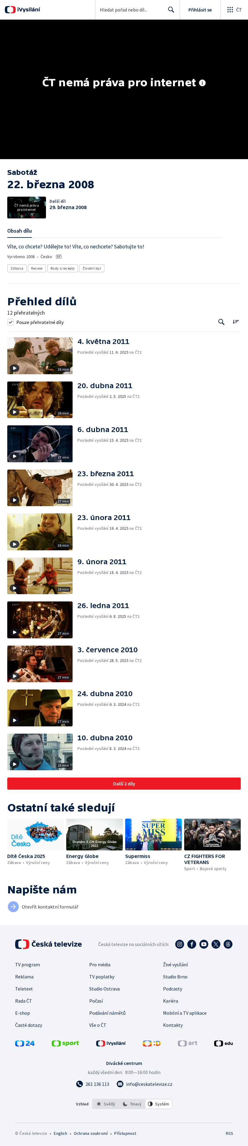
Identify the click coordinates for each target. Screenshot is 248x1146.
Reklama (24, 977)
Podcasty (172, 989)
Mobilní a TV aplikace (185, 1013)
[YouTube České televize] (204, 944)
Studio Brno (175, 977)
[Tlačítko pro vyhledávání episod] (222, 322)
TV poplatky (101, 977)
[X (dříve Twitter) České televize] (216, 944)
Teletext (24, 989)
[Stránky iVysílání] (111, 1045)
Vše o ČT (97, 1025)
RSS (229, 1133)
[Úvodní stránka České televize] (49, 944)
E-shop (22, 1013)
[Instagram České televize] (179, 944)
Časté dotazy (28, 1025)
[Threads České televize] (228, 944)
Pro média (99, 964)
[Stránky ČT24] (24, 1045)
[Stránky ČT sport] (65, 1045)
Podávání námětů (107, 1013)
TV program (27, 964)
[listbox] (132, 1104)
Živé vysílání (175, 964)
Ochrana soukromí (91, 1133)
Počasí (96, 1001)
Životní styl (92, 268)
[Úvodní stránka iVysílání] (28, 9)
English (60, 1133)
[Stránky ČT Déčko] (152, 1045)
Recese (36, 268)
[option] (106, 1103)
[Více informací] (202, 83)
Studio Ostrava (104, 989)
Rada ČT (23, 1001)
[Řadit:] (236, 321)
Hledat (171, 9)
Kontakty (173, 1025)
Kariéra (170, 1001)
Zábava (17, 268)
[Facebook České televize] (192, 944)
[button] (42, 355)
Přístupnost (125, 1133)
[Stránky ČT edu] (223, 1045)
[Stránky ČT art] (187, 1045)
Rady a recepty (63, 268)
